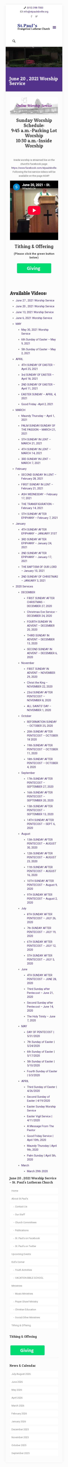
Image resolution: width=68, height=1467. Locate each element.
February (21, 469)
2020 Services (24, 586)
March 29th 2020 (37, 1171)
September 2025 (20, 1453)
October (26, 716)
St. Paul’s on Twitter (25, 1246)
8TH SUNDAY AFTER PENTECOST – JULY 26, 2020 (41, 918)
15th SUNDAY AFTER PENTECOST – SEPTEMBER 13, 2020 (40, 810)
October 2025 (19, 1445)
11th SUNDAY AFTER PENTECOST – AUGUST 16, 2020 (41, 871)
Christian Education (25, 1309)
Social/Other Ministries (27, 1317)
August (25, 833)
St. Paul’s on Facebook (27, 1238)
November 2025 (20, 1437)
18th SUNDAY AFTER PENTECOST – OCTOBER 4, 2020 (42, 763)
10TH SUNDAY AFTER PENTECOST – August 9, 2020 (42, 885)
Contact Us (21, 1206)
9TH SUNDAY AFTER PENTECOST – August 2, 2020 (42, 898)
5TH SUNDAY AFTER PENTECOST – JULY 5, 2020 (41, 959)
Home (15, 1190)
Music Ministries (24, 1293)
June (24, 969)
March (25, 1165)
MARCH (20, 410)
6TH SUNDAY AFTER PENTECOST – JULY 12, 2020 (41, 945)
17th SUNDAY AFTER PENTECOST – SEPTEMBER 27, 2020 (40, 782)
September (28, 773)
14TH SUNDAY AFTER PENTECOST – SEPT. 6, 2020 (41, 824)
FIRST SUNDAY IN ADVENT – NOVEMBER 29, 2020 (41, 672)
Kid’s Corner (18, 1262)
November (27, 663)
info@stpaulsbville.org (36, 11)
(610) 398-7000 (35, 7)
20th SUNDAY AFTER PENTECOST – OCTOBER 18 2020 (42, 735)
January (21, 523)
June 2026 (17, 1381)
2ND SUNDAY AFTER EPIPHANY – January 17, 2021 (36, 557)
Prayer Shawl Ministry (26, 1301)
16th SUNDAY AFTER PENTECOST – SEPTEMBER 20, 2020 (40, 796)
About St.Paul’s (20, 1198)
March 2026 (18, 1405)
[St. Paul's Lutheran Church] (34, 27)
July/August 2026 (21, 1374)
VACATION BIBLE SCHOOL (29, 1277)
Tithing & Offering (21, 1325)
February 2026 (19, 1413)
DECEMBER (28, 592)
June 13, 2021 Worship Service (35, 312)
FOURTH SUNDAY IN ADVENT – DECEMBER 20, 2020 (41, 625)
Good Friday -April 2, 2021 (37, 404)
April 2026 (17, 1397)
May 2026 (17, 1389)
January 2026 (19, 1421)
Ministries (17, 1285)
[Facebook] (32, 16)
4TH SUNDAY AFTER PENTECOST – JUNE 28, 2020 (42, 979)
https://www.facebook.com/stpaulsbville (33, 167)
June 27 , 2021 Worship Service (35, 300)
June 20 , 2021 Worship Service (35, 306)
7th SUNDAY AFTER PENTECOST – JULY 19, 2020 (41, 932)
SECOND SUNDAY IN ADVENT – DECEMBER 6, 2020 (42, 653)
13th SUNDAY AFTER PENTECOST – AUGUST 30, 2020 (41, 843)
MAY (18, 324)
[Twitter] (37, 16)
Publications (22, 1230)
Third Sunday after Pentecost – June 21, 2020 (40, 993)
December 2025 (20, 1429)
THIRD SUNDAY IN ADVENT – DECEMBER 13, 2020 (41, 639)
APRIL (19, 359)
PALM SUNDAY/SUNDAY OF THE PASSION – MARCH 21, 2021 (38, 429)
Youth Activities (23, 1269)
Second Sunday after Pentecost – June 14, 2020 (40, 1006)
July (23, 908)
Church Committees (25, 1222)
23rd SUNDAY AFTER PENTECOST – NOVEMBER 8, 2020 (40, 696)
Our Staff (20, 1214)
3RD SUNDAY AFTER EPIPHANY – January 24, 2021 (36, 543)
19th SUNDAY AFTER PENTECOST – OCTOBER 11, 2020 (42, 749)
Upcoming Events (21, 1254)
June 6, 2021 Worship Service (34, 318)
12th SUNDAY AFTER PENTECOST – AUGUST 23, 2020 (41, 857)
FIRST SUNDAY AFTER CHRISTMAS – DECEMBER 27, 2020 (41, 602)
